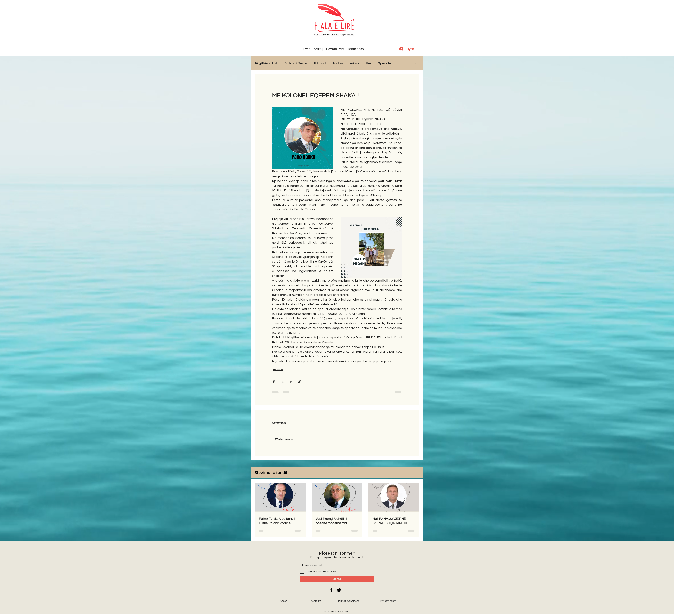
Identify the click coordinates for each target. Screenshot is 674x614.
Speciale (384, 63)
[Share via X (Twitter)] (282, 381)
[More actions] (400, 86)
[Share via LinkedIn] (291, 381)
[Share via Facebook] (273, 381)
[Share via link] (299, 381)
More (401, 63)
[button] (415, 63)
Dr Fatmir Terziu (295, 63)
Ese (368, 63)
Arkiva (354, 63)
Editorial (320, 63)
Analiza (338, 63)
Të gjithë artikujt (266, 63)
